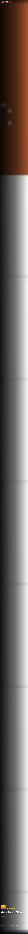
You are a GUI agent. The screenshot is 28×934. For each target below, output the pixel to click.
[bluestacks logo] (6, 2)
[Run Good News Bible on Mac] (14, 921)
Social (3, 916)
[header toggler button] (26, 2)
